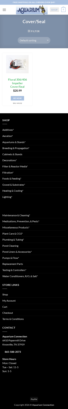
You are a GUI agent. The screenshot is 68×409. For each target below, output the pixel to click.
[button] (4, 10)
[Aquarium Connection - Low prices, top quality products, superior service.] (32, 10)
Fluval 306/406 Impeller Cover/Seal (17, 83)
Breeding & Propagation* (15, 148)
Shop (54, 9)
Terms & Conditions (13, 318)
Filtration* (7, 172)
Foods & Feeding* (11, 178)
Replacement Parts (12, 263)
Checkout (7, 312)
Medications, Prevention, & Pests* (20, 221)
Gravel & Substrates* (13, 184)
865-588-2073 (13, 351)
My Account (9, 300)
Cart (4, 306)
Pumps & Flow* (10, 257)
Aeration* (7, 135)
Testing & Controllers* (14, 269)
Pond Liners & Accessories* (17, 251)
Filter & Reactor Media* (15, 166)
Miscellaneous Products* (15, 227)
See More (17, 98)
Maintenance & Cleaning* (16, 215)
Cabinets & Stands (12, 154)
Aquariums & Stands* (13, 142)
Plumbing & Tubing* (13, 239)
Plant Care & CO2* (12, 233)
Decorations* (9, 160)
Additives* (8, 129)
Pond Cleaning (10, 245)
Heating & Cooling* (12, 190)
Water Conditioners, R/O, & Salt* (20, 276)
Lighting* (7, 196)
